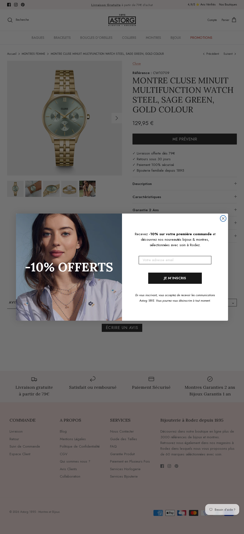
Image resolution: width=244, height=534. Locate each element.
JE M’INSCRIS (175, 278)
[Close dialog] (223, 218)
